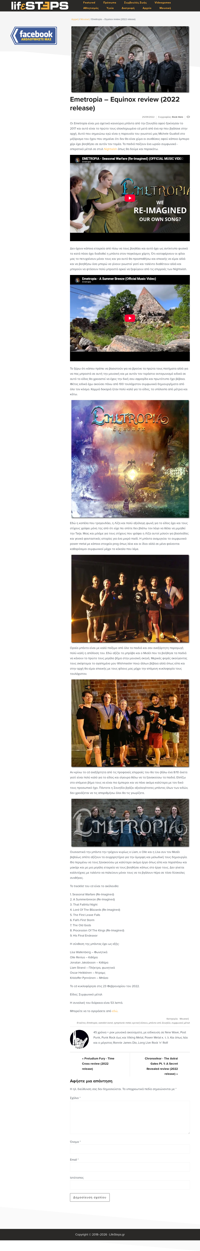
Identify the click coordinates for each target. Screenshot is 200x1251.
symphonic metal (122, 1022)
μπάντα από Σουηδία (159, 1022)
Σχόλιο (75, 1098)
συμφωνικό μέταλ (181, 1022)
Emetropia (92, 1022)
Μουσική (184, 1018)
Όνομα (75, 1142)
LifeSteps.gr (40, 5)
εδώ (115, 1011)
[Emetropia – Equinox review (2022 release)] (130, 59)
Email (74, 1159)
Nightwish (110, 149)
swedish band (105, 1022)
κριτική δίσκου (140, 1022)
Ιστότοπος (77, 1177)
